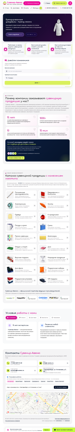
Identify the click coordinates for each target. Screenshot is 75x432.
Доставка (15, 8)
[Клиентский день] (28, 34)
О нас (6, 8)
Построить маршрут (62, 387)
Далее (36, 82)
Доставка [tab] (32, 318)
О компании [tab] (11, 318)
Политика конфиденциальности (62, 418)
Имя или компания (10, 68)
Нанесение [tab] (56, 318)
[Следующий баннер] (36, 34)
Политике (40, 430)
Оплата (25, 8)
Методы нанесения (37, 8)
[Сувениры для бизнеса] (33, 34)
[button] (37, 78)
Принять (46, 430)
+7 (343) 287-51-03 (16, 363)
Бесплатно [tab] (44, 318)
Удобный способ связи (11, 74)
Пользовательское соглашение (12, 420)
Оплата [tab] (22, 318)
